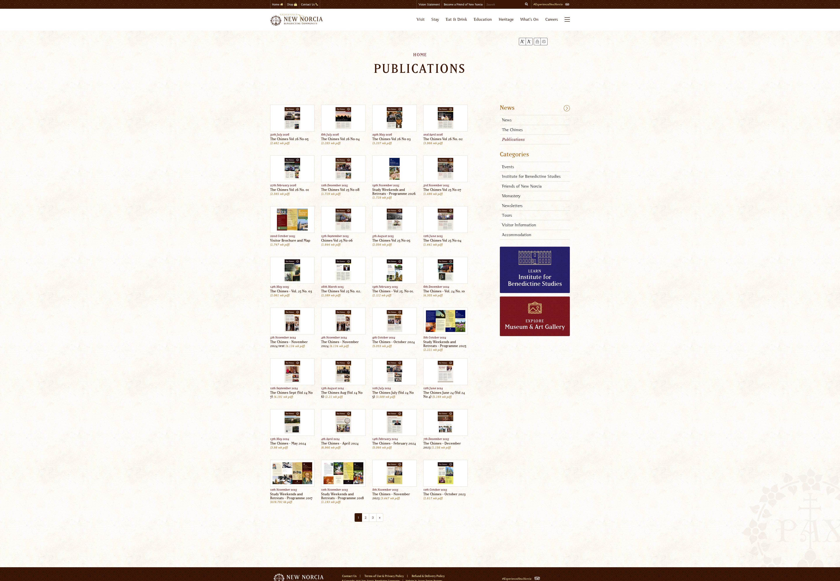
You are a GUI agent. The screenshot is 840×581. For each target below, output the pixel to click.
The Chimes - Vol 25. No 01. (393, 291)
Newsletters (512, 205)
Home (276, 4)
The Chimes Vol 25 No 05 (391, 240)
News (507, 108)
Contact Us (308, 4)
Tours (507, 215)
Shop (290, 4)
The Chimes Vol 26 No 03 (391, 139)
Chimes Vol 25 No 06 (337, 240)
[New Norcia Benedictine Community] (296, 20)
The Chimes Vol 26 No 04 (340, 139)
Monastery (511, 195)
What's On (529, 19)
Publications (513, 139)
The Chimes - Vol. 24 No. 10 (444, 291)
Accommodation (516, 234)
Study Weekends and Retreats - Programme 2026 (394, 191)
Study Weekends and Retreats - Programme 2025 (444, 344)
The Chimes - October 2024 (393, 342)
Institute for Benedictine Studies (531, 176)
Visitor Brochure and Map (290, 240)
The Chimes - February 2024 (394, 443)
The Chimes (512, 129)
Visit (421, 19)
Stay (435, 19)
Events (508, 166)
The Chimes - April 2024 (340, 443)
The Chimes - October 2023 (444, 494)
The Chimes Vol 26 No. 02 (443, 139)
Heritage (506, 19)
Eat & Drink (456, 19)
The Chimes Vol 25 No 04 (442, 240)
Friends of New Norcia (522, 186)
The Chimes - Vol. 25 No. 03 (291, 291)
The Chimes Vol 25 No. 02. (341, 291)
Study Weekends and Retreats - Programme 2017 (291, 496)
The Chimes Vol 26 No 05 (289, 139)
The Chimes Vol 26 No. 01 (289, 190)
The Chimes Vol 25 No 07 (442, 190)
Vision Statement (429, 4)
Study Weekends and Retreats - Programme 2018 (342, 496)
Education (483, 19)
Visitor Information (519, 224)
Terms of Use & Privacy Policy (384, 576)
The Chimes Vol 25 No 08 (340, 190)
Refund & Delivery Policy (428, 576)
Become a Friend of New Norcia (463, 4)
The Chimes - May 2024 (288, 443)
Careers (551, 19)
